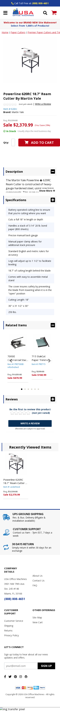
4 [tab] (31, 389)
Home (5, 32)
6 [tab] (38, 389)
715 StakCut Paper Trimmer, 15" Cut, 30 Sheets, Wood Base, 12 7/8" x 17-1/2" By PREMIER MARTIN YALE (41, 358)
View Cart (37, 622)
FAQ (34, 585)
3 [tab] (28, 389)
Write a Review (43, 103)
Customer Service (13, 620)
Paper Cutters (17, 32)
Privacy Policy (11, 635)
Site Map (37, 617)
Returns (8, 630)
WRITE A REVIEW (30, 423)
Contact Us (38, 580)
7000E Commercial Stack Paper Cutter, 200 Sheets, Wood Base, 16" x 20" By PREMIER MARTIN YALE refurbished (18, 358)
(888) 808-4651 (40, 3)
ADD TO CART (42, 142)
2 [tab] (25, 389)
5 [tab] (35, 389)
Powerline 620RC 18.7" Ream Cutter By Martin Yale (15, 481)
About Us (37, 575)
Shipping (8, 625)
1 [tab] (21, 389)
